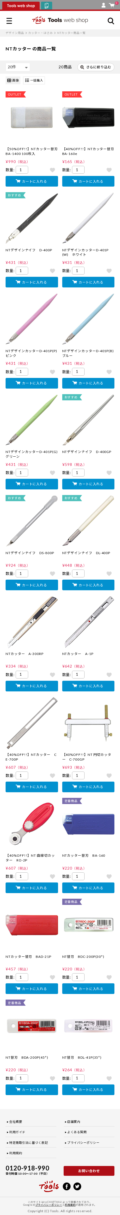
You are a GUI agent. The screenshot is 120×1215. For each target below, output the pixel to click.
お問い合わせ (89, 1171)
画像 (15, 80)
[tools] (49, 1183)
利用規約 (15, 1153)
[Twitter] (77, 1185)
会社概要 (15, 1121)
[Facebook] (67, 1185)
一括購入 (37, 80)
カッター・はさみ (40, 32)
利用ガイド (17, 1132)
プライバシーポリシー (83, 1142)
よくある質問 (77, 1132)
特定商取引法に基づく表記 (28, 1142)
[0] (111, 3)
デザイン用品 (15, 32)
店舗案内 (73, 1121)
